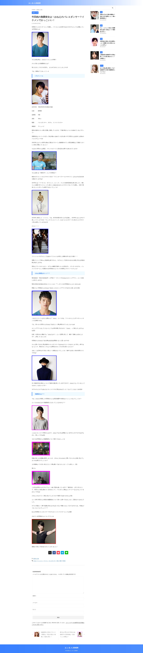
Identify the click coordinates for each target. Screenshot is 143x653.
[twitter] (50, 552)
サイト (34, 609)
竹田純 (63, 560)
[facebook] (54, 552)
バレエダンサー (52, 560)
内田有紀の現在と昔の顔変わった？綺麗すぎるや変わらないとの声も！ (107, 43)
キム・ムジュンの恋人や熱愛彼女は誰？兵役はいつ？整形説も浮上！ (107, 29)
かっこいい (40, 560)
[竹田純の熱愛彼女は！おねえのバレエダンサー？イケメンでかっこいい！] (62, 552)
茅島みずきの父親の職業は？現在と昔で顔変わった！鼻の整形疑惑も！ (107, 16)
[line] (66, 552)
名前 (34, 595)
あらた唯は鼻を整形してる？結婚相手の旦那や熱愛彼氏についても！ (107, 69)
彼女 (58, 560)
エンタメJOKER (34, 3)
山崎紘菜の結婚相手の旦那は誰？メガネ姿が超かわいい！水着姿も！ (107, 56)
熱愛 (60, 560)
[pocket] (58, 552)
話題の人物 (36, 558)
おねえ (35, 560)
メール (35, 602)
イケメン (45, 560)
